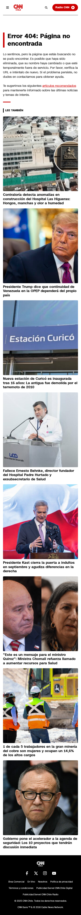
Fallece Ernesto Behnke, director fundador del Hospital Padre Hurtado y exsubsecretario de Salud (38, 475)
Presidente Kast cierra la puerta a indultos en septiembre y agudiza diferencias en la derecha (39, 567)
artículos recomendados (59, 86)
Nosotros (42, 881)
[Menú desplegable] (7, 7)
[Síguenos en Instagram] (45, 873)
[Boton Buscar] (46, 7)
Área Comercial (16, 881)
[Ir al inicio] (18, 7)
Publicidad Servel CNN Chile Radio (40, 894)
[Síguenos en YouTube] (54, 873)
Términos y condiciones (21, 888)
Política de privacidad (61, 881)
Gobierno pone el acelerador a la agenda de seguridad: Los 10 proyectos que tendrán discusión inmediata (40, 843)
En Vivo (31, 881)
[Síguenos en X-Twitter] (36, 873)
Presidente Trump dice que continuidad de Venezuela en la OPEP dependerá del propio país (39, 291)
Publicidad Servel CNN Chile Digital (54, 888)
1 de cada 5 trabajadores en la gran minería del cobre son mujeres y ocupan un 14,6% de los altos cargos (40, 751)
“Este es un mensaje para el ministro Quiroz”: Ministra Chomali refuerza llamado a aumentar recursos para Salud (39, 659)
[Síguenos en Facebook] (27, 873)
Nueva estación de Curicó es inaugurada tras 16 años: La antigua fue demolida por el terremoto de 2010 (40, 383)
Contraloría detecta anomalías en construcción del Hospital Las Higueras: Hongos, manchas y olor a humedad (36, 199)
